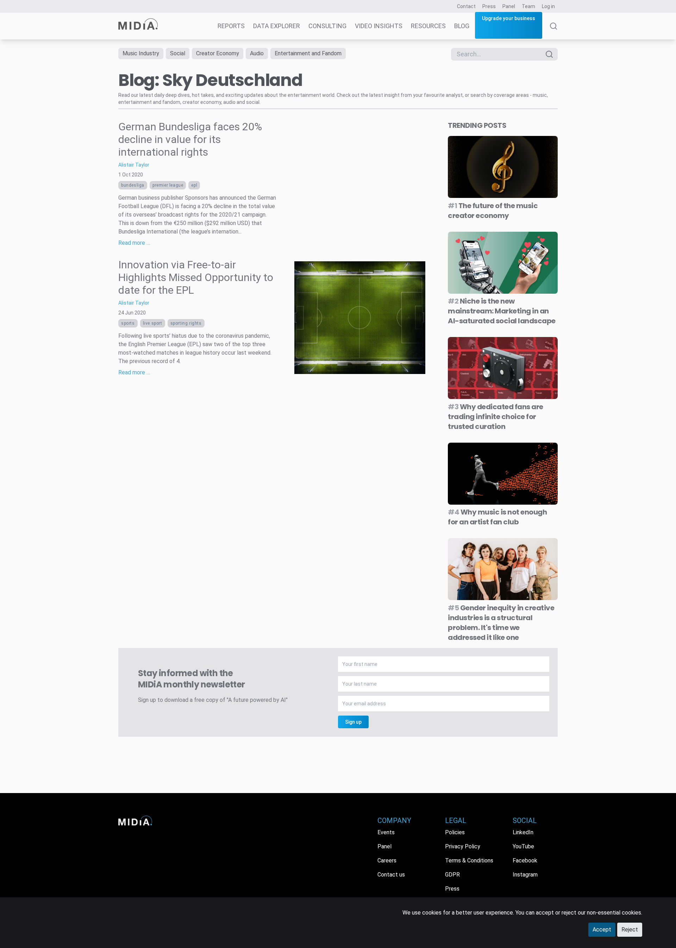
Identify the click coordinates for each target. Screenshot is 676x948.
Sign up (353, 722)
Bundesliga (132, 185)
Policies (455, 832)
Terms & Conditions (469, 860)
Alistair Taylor (133, 165)
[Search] (553, 31)
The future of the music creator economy (493, 210)
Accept (602, 929)
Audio (257, 53)
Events (386, 832)
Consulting (327, 26)
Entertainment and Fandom (308, 53)
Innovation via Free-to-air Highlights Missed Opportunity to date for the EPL (195, 277)
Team (528, 6)
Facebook (525, 860)
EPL (194, 185)
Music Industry (141, 53)
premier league (167, 185)
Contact (466, 6)
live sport (152, 323)
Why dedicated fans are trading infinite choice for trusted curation (495, 416)
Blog (461, 26)
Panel (508, 6)
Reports (231, 26)
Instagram (525, 874)
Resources (428, 26)
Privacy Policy (462, 846)
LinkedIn (523, 832)
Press (489, 6)
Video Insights (378, 26)
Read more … (134, 242)
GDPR (452, 874)
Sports (128, 323)
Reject (629, 929)
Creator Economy (217, 53)
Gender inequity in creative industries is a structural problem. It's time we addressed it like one (501, 622)
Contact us (391, 874)
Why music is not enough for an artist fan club (497, 517)
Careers (386, 860)
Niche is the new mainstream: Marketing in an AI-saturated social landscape (502, 311)
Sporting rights (186, 323)
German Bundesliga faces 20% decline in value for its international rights (190, 139)
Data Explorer (276, 26)
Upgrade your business (508, 18)
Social (177, 53)
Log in (548, 6)
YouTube (523, 846)
